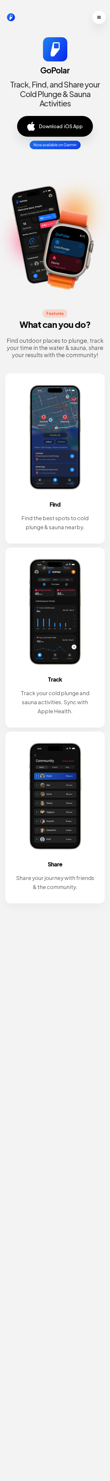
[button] (99, 17)
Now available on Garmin (55, 144)
